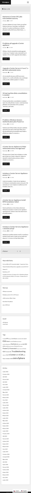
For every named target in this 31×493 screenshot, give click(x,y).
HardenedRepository (6, 344)
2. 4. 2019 (11, 20)
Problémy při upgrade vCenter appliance (13, 44)
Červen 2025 (6, 379)
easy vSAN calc (6, 305)
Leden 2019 (5, 451)
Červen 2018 (6, 467)
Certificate (14, 338)
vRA (11, 358)
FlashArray (15, 341)
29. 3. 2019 (10, 47)
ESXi (4, 341)
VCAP (7, 355)
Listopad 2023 (6, 389)
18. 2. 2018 (11, 177)
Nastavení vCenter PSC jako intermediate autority (12, 17)
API (7, 338)
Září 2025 (5, 376)
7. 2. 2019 (11, 72)
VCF (17, 355)
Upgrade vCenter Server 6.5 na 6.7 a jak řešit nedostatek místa (15, 69)
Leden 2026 (5, 371)
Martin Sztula (5, 72)
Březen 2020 (6, 428)
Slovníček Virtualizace (8, 301)
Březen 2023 (6, 397)
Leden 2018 (5, 480)
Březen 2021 (6, 415)
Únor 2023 (5, 400)
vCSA (21, 355)
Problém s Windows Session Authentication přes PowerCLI (13, 121)
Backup (9, 338)
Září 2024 (5, 382)
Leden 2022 (5, 407)
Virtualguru (5, 2)
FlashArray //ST (6, 272)
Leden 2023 (5, 402)
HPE (17, 344)
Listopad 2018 (6, 456)
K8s (23, 344)
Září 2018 (5, 462)
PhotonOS (16, 346)
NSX (26, 344)
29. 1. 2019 (11, 97)
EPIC (22, 338)
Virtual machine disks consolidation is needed (15, 94)
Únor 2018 (5, 477)
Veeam (4, 358)
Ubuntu (4, 355)
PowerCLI (6, 348)
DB (19, 338)
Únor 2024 (5, 384)
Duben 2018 (5, 472)
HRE (19, 344)
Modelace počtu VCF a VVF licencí (11, 294)
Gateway (19, 341)
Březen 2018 (6, 474)
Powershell (13, 348)
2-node (4, 338)
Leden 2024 (5, 387)
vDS (24, 355)
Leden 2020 (5, 431)
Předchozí (5, 251)
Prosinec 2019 (6, 433)
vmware (8, 358)
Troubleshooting (18, 351)
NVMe (4, 346)
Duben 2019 (5, 444)
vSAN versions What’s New (9, 298)
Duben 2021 (5, 413)
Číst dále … (6, 34)
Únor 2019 (5, 449)
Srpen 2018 (5, 464)
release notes (19, 348)
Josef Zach (4, 47)
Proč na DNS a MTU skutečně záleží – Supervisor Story (15, 264)
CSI (17, 338)
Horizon (13, 344)
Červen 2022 (6, 405)
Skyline (7, 351)
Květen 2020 (6, 423)
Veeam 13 (5, 269)
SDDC (4, 351)
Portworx (20, 346)
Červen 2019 (6, 438)
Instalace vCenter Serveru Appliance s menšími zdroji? (15, 227)
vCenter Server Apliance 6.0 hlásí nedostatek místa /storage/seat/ (14, 147)
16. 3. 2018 (11, 150)
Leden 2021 (5, 418)
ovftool (7, 346)
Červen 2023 (6, 394)
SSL (10, 351)
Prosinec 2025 (6, 374)
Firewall (11, 341)
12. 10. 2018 (11, 124)
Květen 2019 (6, 441)
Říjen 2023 (5, 392)
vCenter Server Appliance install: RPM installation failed (14, 201)
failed (7, 341)
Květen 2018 (6, 469)
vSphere (21, 358)
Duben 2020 (5, 425)
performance (11, 346)
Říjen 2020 (5, 420)
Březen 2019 (6, 446)
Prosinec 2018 (6, 454)
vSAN (14, 358)
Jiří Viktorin (5, 20)
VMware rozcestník (7, 291)
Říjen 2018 (5, 459)
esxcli (25, 338)
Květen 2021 (6, 410)
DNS (21, 338)
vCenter (12, 355)
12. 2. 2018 (11, 204)
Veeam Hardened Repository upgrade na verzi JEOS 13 (15, 266)
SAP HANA (24, 348)
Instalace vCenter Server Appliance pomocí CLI (15, 174)
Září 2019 (5, 436)
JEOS (21, 344)
